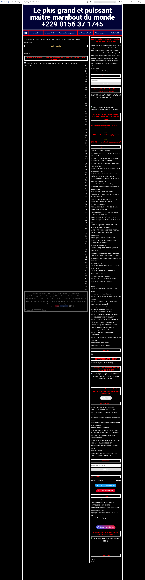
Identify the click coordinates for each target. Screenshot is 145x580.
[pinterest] (90, 2)
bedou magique (95, 235)
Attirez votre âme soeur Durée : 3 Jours (102, 191)
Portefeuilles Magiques (67, 33)
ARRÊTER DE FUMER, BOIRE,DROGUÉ (103, 176)
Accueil (35, 33)
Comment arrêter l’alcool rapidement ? (101, 276)
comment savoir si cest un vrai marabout (102, 327)
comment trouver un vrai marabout (100, 345)
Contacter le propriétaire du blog (102, 363)
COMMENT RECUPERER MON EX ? (101, 312)
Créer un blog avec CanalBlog (99, 71)
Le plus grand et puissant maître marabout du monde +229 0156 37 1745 (47, 39)
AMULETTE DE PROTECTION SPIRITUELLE (104, 174)
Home (25, 31)
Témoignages (99, 33)
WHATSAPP (115, 33)
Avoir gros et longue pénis (98, 204)
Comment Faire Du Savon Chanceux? (101, 294)
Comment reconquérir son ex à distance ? (102, 309)
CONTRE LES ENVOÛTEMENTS (100, 505)
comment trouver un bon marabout (100, 342)
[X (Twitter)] (87, 2)
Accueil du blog (95, 68)
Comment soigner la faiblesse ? (100, 330)
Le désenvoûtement (96, 450)
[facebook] (84, 2)
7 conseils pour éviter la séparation (100, 150)
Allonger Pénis (50, 33)
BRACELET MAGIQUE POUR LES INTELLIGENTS (105, 253)
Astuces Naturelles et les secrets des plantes (104, 184)
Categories (75, 39)
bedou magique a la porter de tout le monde (103, 237)
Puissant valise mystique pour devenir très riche (104, 518)
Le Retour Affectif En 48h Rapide (100, 427)
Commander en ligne (96, 263)
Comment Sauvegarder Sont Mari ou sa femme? (104, 324)
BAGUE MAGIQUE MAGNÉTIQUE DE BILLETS (104, 217)
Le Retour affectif (85, 33)
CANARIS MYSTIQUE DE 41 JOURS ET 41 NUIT (105, 255)
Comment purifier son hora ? (99, 307)
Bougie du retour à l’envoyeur (99, 245)
